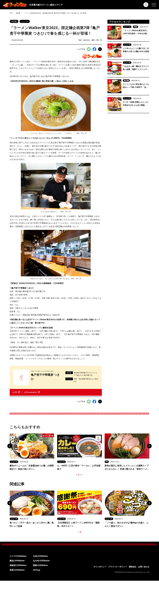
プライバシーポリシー (117, 566)
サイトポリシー (100, 566)
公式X (14, 392)
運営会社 (132, 566)
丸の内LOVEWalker (41, 560)
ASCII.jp (36, 570)
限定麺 (18, 13)
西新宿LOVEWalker (18, 565)
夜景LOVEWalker (17, 570)
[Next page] (149, 446)
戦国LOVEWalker (40, 565)
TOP (11, 13)
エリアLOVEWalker (18, 556)
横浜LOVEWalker (17, 560)
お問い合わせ (143, 566)
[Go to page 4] (82, 474)
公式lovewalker (30, 392)
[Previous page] (9, 446)
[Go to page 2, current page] (78, 474)
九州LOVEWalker (40, 556)
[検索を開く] (146, 4)
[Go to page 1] (76, 474)
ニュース (24, 21)
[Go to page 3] (80, 474)
